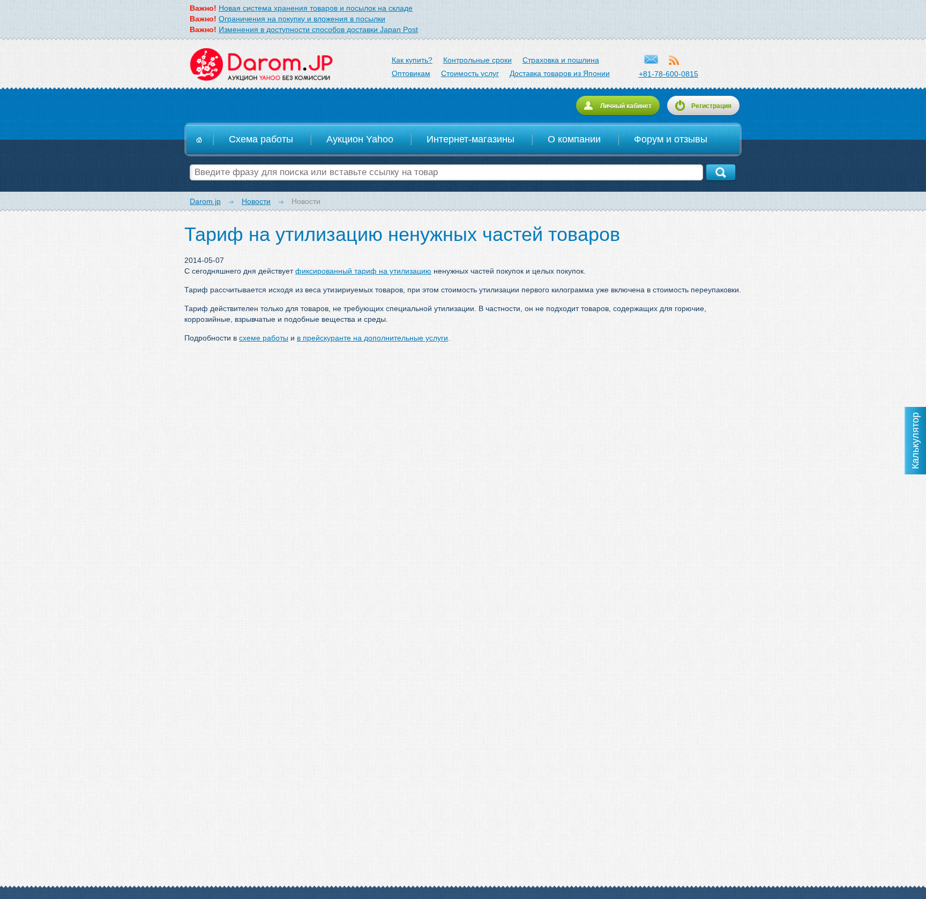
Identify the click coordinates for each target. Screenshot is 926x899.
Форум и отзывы (670, 139)
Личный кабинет (626, 106)
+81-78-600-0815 (668, 74)
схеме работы (263, 338)
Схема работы (261, 139)
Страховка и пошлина (560, 60)
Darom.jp (260, 64)
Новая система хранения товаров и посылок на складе (316, 8)
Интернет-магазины (470, 139)
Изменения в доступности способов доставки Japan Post (318, 29)
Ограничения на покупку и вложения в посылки (302, 18)
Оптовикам (411, 73)
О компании (574, 139)
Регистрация (711, 106)
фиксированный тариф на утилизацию (363, 271)
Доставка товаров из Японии (560, 73)
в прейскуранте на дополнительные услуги (372, 338)
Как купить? (412, 60)
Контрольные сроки (477, 60)
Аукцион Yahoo (359, 139)
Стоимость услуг (470, 73)
